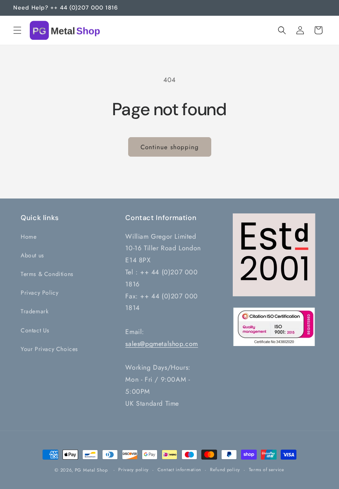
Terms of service (266, 469)
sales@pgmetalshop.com (161, 344)
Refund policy (225, 469)
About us (32, 255)
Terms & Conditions (47, 274)
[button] (17, 30)
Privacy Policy (39, 292)
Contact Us (35, 330)
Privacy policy (133, 469)
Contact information (179, 469)
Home (28, 236)
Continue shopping (170, 147)
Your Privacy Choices (49, 349)
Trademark (34, 311)
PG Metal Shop (91, 470)
